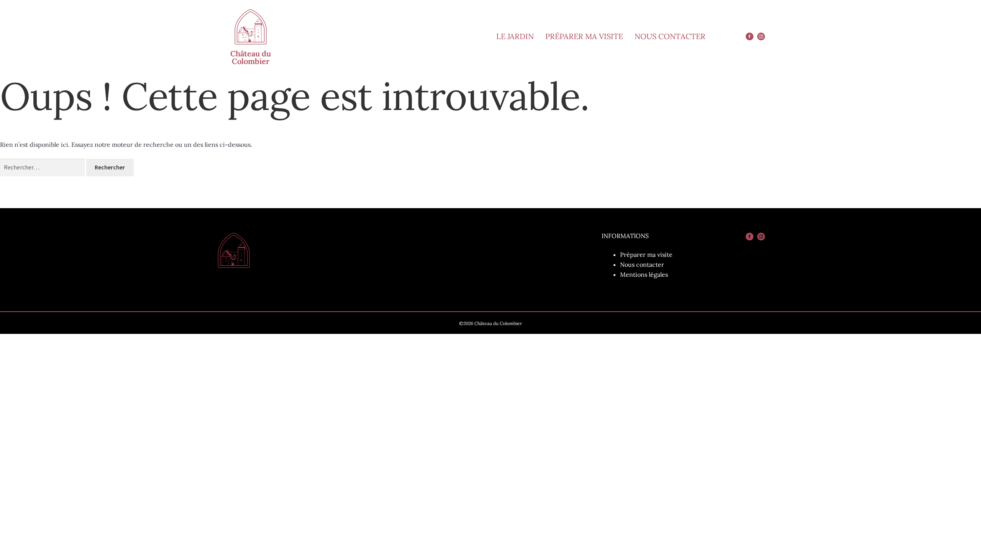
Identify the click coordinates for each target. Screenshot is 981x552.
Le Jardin (515, 36)
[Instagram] (761, 36)
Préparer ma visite (584, 36)
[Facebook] (749, 36)
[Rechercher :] (43, 167)
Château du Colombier (250, 57)
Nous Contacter (670, 36)
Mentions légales (644, 274)
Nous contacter (642, 264)
